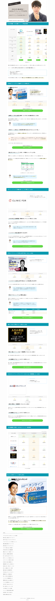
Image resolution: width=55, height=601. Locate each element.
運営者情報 (28, 598)
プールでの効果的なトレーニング (8, 582)
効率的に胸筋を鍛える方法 (7, 594)
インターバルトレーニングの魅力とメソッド (10, 541)
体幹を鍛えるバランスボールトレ (8, 545)
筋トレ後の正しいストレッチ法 (8, 586)
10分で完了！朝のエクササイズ (8, 584)
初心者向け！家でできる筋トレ (8, 592)
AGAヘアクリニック (38, 34)
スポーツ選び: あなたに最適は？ (8, 547)
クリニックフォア (29, 35)
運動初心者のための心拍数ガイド (8, 580)
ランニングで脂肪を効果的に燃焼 (8, 590)
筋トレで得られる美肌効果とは (8, 576)
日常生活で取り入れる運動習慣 (8, 549)
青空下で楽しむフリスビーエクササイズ (9, 539)
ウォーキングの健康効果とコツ (8, 578)
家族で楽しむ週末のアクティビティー (9, 537)
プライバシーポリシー (23, 598)
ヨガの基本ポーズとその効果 (7, 588)
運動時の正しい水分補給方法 (7, 574)
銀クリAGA (47, 34)
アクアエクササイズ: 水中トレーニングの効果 (10, 535)
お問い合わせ (32, 598)
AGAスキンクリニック (13, 466)
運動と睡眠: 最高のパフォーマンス (8, 543)
